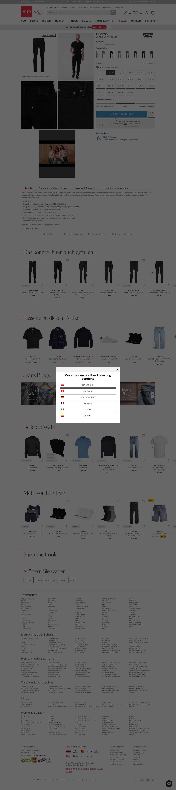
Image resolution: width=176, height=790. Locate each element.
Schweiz (88, 391)
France (88, 403)
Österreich (88, 385)
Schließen (117, 369)
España (88, 416)
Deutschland (88, 397)
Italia (88, 410)
